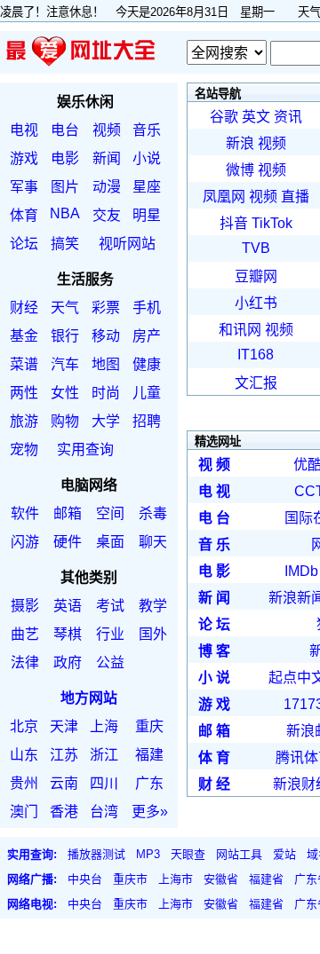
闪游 (25, 541)
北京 (24, 726)
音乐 (146, 130)
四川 (104, 783)
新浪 (240, 143)
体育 (24, 215)
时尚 (106, 392)
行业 (110, 634)
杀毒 (153, 513)
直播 (295, 196)
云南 (64, 783)
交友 (106, 215)
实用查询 (85, 449)
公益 (110, 662)
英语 (67, 605)
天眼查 (188, 854)
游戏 (24, 158)
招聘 (146, 421)
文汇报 (256, 382)
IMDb (301, 571)
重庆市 (130, 879)
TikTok (272, 223)
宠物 (24, 449)
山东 (24, 754)
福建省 (266, 879)
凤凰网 (224, 196)
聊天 (153, 541)
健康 (146, 364)
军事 (24, 186)
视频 (106, 130)
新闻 (106, 158)
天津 (64, 726)
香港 (64, 811)
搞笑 (65, 243)
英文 (256, 116)
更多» (150, 811)
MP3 (148, 854)
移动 (106, 335)
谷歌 (224, 116)
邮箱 (67, 513)
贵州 (24, 783)
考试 (110, 605)
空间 (110, 513)
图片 (65, 186)
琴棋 (67, 634)
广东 (149, 783)
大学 (106, 421)
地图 (106, 364)
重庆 (149, 726)
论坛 (24, 243)
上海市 (175, 879)
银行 (65, 335)
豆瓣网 (256, 276)
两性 (24, 392)
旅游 (24, 421)
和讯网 (240, 329)
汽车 (65, 364)
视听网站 (127, 243)
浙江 (104, 754)
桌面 (110, 541)
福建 (149, 754)
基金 (24, 335)
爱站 (284, 854)
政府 (67, 662)
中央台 (85, 879)
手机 (146, 307)
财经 (24, 307)
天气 (65, 307)
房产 (146, 335)
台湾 (104, 811)
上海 (104, 726)
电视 (24, 130)
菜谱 (24, 364)
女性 (65, 392)
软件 (25, 513)
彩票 (106, 307)
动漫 (106, 186)
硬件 (67, 541)
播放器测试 (96, 854)
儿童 (146, 392)
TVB (256, 248)
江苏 (64, 754)
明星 (146, 215)
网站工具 (239, 854)
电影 (65, 158)
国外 (153, 634)
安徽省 (221, 879)
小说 (146, 158)
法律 (25, 662)
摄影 (25, 605)
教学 (153, 605)
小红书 (256, 303)
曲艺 (25, 634)
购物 (65, 421)
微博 (240, 169)
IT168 (255, 354)
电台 (65, 130)
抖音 (234, 223)
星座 (146, 186)
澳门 (24, 811)
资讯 (288, 116)
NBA (65, 213)
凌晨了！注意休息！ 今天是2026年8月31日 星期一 (143, 12)
